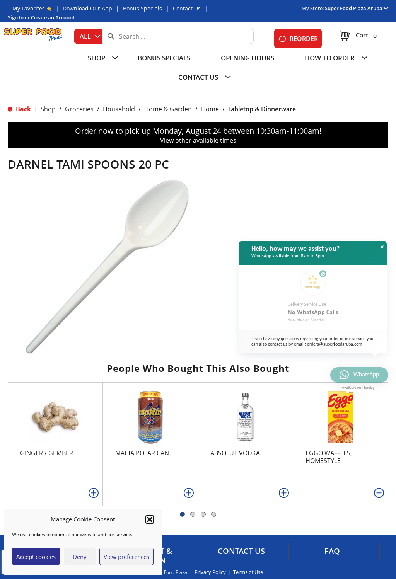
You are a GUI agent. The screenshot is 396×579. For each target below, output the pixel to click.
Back (22, 109)
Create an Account (53, 17)
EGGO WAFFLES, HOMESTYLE (329, 457)
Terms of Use (248, 572)
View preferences (126, 556)
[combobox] (88, 36)
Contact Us (187, 8)
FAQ (332, 551)
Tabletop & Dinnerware (262, 109)
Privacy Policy (210, 572)
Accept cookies (36, 556)
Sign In (16, 17)
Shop (48, 109)
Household (119, 109)
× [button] (382, 247)
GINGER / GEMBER (46, 453)
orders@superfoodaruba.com (334, 344)
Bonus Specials (142, 8)
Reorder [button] (304, 38)
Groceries (79, 109)
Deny (80, 556)
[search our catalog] (110, 36)
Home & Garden (168, 109)
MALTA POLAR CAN (142, 453)
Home (210, 109)
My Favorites (28, 8)
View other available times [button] (198, 140)
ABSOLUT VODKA (235, 453)
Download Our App (87, 8)
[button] (150, 519)
